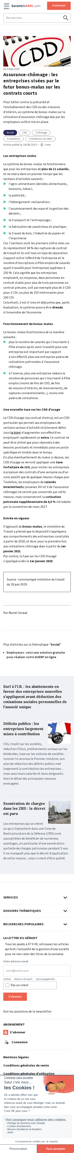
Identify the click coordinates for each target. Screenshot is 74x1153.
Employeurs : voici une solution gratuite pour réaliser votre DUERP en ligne (36, 654)
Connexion (20, 1042)
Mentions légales (16, 1057)
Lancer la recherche (66, 17)
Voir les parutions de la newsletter (27, 1011)
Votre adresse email (15, 962)
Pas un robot (20, 985)
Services (10, 897)
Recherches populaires (23, 924)
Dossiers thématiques (22, 911)
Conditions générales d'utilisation (28, 1073)
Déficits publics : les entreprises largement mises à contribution (23, 728)
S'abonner (59, 6)
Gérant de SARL (26, 5)
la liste (15, 432)
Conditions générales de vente (26, 1065)
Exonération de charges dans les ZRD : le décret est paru (24, 808)
